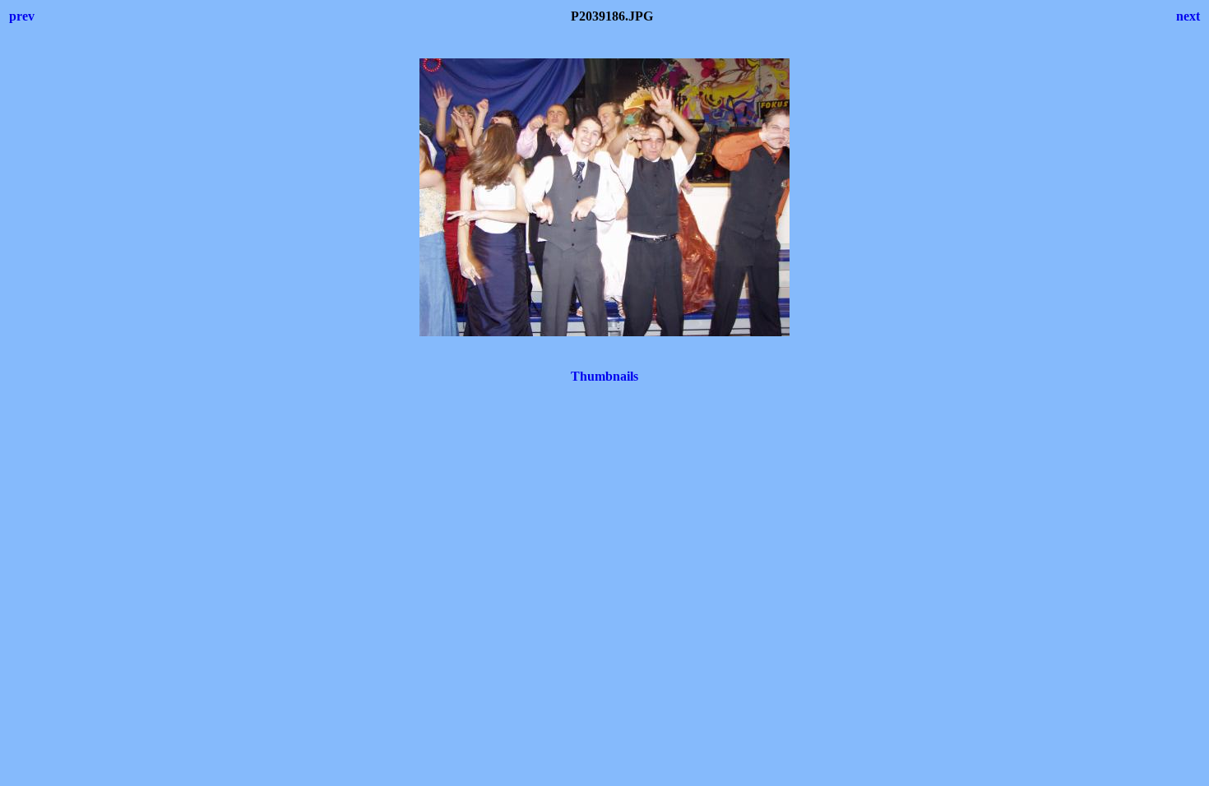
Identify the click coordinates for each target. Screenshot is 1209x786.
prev (22, 16)
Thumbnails (604, 376)
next (1188, 16)
